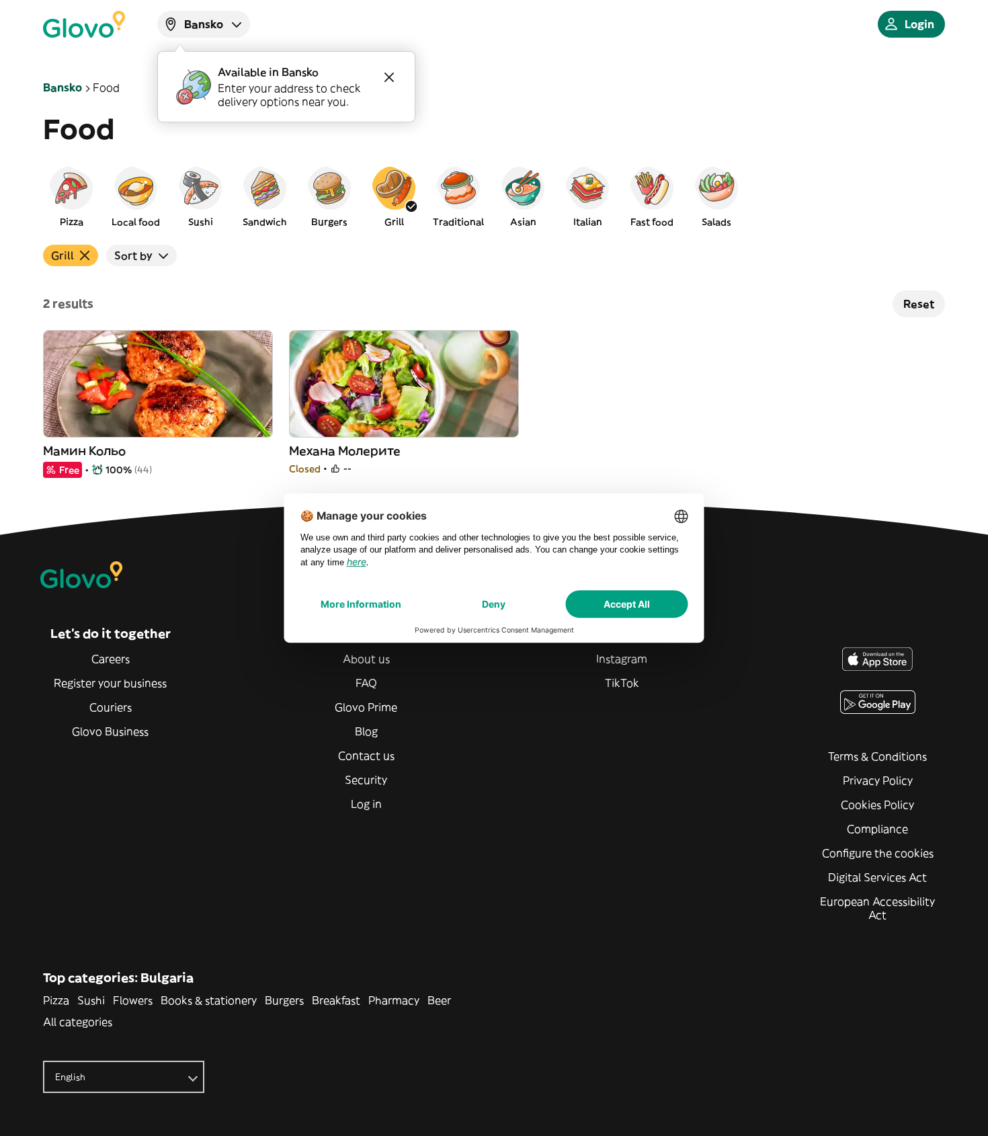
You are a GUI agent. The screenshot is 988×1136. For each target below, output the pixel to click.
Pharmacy (393, 1000)
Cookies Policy (877, 804)
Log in (366, 804)
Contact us (366, 755)
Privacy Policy (878, 780)
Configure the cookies (878, 853)
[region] (494, 196)
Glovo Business (110, 731)
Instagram (621, 658)
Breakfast (336, 1000)
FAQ (366, 683)
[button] (71, 196)
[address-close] (389, 77)
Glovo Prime (366, 707)
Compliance (877, 829)
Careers (110, 658)
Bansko (62, 87)
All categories (77, 1021)
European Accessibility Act (877, 908)
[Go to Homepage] (84, 24)
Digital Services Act (877, 877)
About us (366, 658)
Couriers (110, 707)
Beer (439, 1000)
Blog (366, 731)
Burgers (284, 1000)
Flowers (133, 1000)
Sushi (91, 1000)
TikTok (622, 683)
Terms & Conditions (877, 756)
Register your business (110, 683)
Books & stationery (209, 1000)
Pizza (56, 1000)
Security (366, 779)
